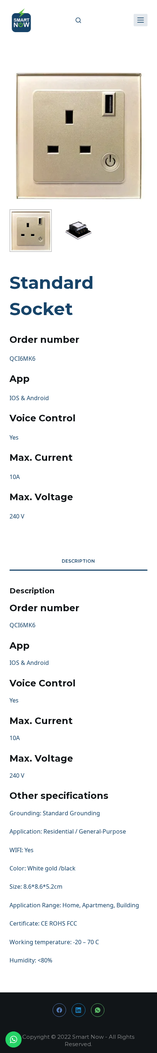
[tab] (78, 561)
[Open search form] (78, 20)
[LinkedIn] (78, 1010)
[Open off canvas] (141, 20)
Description (78, 561)
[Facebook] (59, 1010)
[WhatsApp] (98, 1010)
